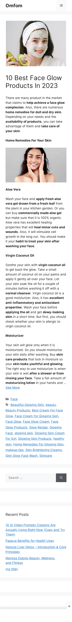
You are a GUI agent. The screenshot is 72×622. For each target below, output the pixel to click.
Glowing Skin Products (35, 439)
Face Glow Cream (36, 421)
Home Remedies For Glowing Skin (38, 444)
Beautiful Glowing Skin (27, 405)
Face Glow (13, 421)
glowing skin (24, 433)
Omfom (14, 5)
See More (13, 387)
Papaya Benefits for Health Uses (30, 541)
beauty (51, 405)
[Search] (61, 477)
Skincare (45, 456)
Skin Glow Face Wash (21, 456)
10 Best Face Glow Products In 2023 (34, 81)
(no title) (12, 569)
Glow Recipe (38, 427)
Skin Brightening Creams (43, 450)
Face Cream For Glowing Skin (36, 416)
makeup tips (15, 450)
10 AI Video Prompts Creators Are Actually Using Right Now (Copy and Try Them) (35, 529)
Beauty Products (18, 410)
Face (14, 399)
